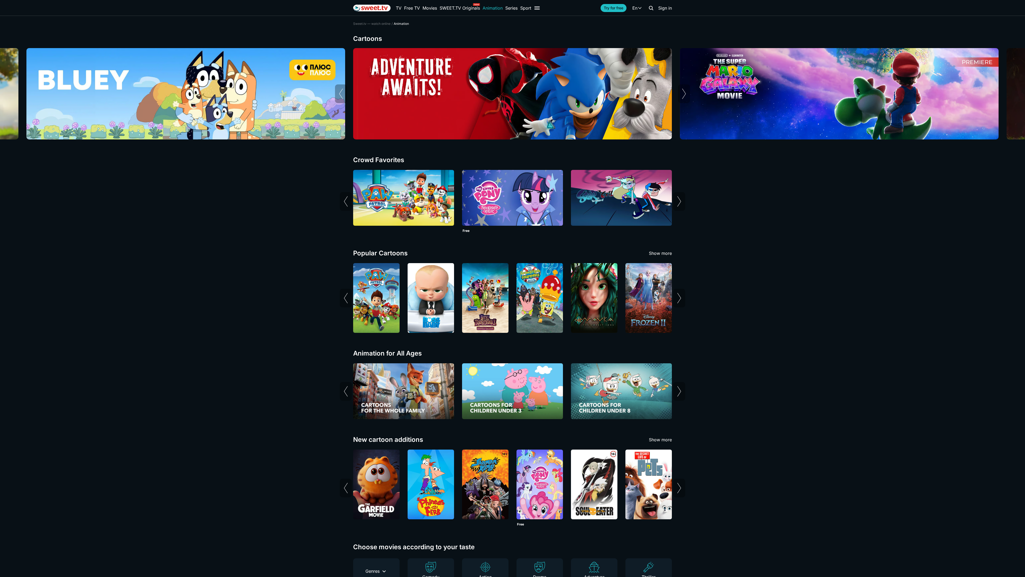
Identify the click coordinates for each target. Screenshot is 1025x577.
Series (511, 8)
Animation (493, 8)
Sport (525, 8)
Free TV (412, 8)
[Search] (651, 8)
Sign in (665, 8)
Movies (430, 8)
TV (398, 8)
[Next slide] (684, 93)
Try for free (613, 8)
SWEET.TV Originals (460, 8)
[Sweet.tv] (372, 8)
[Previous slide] (341, 93)
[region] (512, 93)
